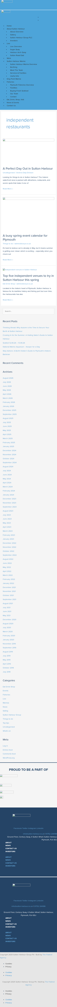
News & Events (13, 102)
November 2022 (9, 547)
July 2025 (7, 422)
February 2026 (9, 402)
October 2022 (8, 551)
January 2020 (8, 640)
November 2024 (9, 454)
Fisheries (10, 82)
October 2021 (8, 595)
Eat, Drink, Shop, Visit (15, 99)
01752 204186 (51, 834)
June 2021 (7, 611)
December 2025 (9, 410)
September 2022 (10, 555)
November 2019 (9, 644)
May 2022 (7, 567)
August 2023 (8, 511)
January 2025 (8, 446)
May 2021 (6, 615)
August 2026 (8, 378)
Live (8, 43)
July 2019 (6, 656)
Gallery (13, 35)
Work (9, 58)
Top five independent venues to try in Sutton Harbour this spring (28, 278)
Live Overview (16, 46)
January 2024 (8, 495)
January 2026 (8, 406)
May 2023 (7, 523)
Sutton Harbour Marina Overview (23, 64)
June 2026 (7, 386)
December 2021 (9, 587)
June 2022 (7, 563)
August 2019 (8, 652)
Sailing (5, 711)
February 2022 (9, 579)
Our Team (14, 94)
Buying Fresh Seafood (19, 91)
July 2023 (7, 515)
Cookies (8, 964)
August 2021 (8, 603)
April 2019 (7, 664)
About (8, 842)
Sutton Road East (17, 55)
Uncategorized (9, 173)
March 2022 (8, 575)
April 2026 (7, 394)
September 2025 (10, 414)
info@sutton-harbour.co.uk (33, 834)
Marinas (6, 703)
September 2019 (9, 648)
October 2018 (8, 668)
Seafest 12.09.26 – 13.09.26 (14, 343)
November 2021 (9, 591)
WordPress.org (9, 758)
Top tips (6, 723)
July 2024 (7, 471)
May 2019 (6, 660)
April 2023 (7, 527)
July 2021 (6, 607)
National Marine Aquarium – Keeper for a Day (21, 347)
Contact (13, 97)
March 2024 (8, 487)
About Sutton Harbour (16, 29)
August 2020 (8, 623)
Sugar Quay (15, 49)
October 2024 (8, 458)
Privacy (8, 967)
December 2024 (9, 450)
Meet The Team (16, 70)
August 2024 (8, 466)
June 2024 (7, 475)
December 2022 (9, 543)
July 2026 (7, 382)
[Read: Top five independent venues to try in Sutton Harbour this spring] (20, 269)
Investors (13, 40)
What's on (7, 731)
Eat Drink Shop (9, 284)
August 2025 (8, 418)
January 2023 (8, 539)
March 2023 (8, 531)
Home (9, 26)
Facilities (13, 88)
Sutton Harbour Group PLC (21, 37)
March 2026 (8, 398)
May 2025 (7, 430)
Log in (5, 746)
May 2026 (7, 390)
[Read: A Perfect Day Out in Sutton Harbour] (28, 151)
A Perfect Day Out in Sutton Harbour (28, 168)
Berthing (13, 67)
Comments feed (9, 754)
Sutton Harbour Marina (16, 61)
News (5, 707)
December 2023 (9, 499)
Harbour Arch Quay (18, 52)
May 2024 (7, 479)
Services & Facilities (18, 73)
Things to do (8, 244)
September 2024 (10, 462)
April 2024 (7, 483)
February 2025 (9, 442)
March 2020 (8, 631)
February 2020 (9, 636)
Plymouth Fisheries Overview (22, 85)
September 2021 (9, 599)
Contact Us (11, 105)
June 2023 (7, 519)
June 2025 (7, 426)
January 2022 (8, 583)
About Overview (16, 32)
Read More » (8, 188)
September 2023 (10, 507)
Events (5, 691)
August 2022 (8, 559)
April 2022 (7, 571)
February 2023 (9, 535)
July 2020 (7, 627)
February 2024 (9, 491)
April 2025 (7, 434)
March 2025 (8, 438)
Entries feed (8, 750)
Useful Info (14, 76)
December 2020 (9, 619)
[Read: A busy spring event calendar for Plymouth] (28, 214)
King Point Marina (14, 79)
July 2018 (6, 672)
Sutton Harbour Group (12, 715)
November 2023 (9, 503)
